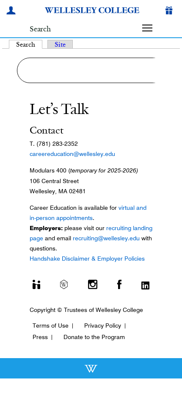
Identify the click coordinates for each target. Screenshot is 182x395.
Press (40, 337)
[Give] (170, 11)
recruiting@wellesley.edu (106, 238)
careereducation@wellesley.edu (72, 153)
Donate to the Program (94, 337)
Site (60, 44)
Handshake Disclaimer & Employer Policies (87, 258)
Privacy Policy (102, 325)
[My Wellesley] (12, 11)
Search (29, 44)
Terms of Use (51, 325)
